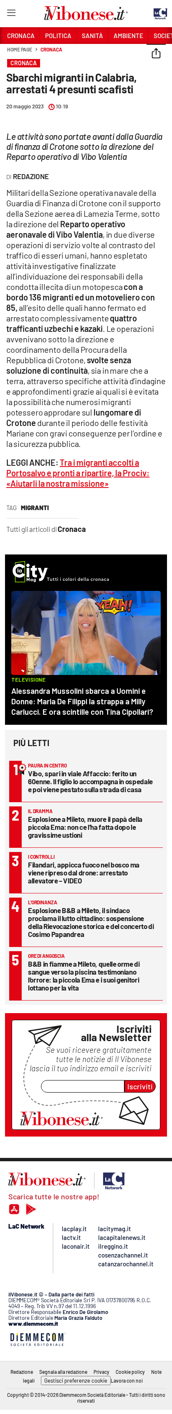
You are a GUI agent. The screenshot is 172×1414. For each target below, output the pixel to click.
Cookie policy (130, 1372)
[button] (156, 54)
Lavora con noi (127, 1380)
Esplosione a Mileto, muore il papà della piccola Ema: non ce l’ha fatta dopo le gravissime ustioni (85, 827)
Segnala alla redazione (63, 1372)
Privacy (101, 1372)
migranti (35, 507)
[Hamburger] (11, 14)
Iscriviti (140, 1086)
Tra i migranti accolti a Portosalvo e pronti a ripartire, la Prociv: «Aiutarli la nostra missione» (77, 472)
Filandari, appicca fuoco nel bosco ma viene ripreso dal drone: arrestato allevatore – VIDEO (83, 872)
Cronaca (51, 49)
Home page (19, 49)
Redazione (21, 1372)
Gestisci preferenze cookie (75, 1380)
